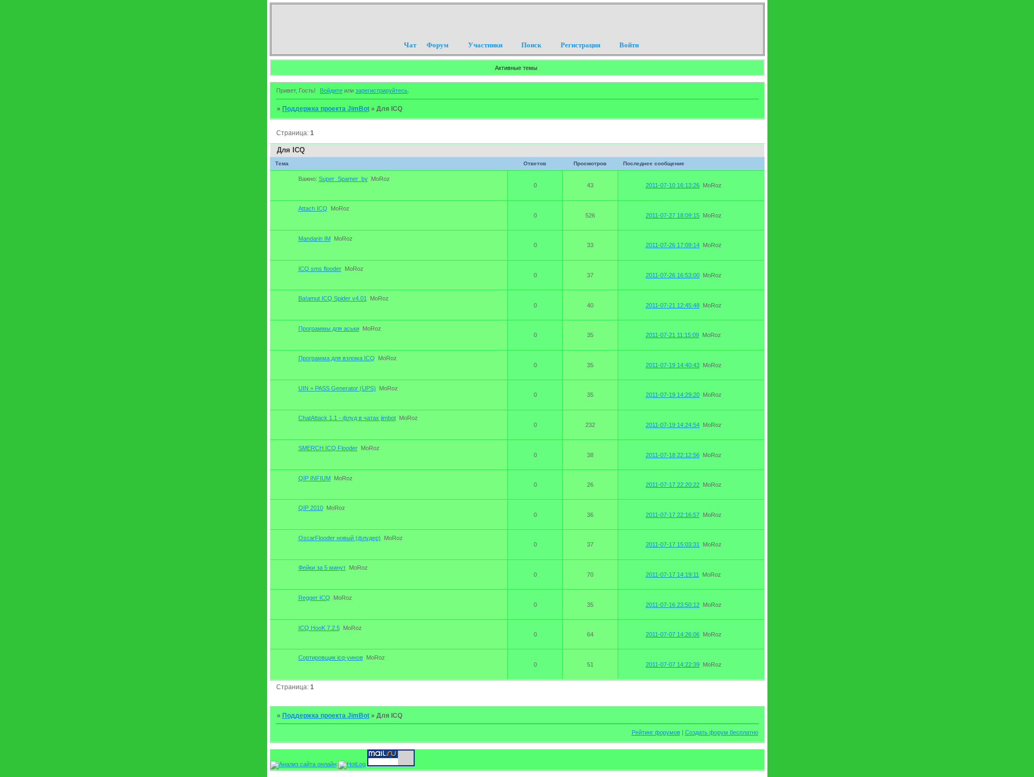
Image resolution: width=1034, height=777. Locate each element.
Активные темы (516, 68)
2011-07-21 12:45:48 (673, 305)
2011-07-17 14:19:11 (672, 574)
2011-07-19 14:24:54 (673, 425)
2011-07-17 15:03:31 (673, 544)
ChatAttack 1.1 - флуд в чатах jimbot (347, 418)
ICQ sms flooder (319, 268)
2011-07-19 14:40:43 (673, 365)
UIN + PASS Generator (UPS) (337, 388)
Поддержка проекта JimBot (325, 109)
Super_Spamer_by (343, 179)
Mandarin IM (314, 238)
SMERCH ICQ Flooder (328, 448)
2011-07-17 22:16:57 (673, 515)
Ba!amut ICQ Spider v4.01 (332, 298)
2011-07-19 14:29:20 (673, 394)
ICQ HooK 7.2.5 (319, 628)
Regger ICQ (314, 597)
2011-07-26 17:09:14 (673, 245)
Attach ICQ (312, 208)
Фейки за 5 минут (322, 567)
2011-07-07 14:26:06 (673, 634)
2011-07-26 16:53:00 (673, 275)
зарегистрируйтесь (381, 90)
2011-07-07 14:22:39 (673, 664)
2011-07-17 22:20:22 (673, 484)
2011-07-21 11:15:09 (672, 335)
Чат (410, 45)
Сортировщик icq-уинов (330, 657)
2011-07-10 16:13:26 (673, 185)
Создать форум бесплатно (721, 732)
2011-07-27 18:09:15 (673, 215)
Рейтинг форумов (656, 732)
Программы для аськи (328, 328)
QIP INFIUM (314, 478)
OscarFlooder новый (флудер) (339, 538)
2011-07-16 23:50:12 (673, 604)
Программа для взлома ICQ (336, 358)
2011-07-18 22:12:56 (673, 455)
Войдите (331, 90)
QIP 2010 (310, 508)
